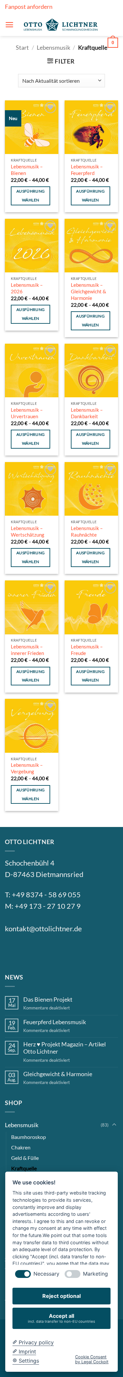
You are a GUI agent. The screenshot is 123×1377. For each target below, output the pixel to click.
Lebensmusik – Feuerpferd (87, 170)
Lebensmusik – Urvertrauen (27, 413)
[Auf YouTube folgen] (76, 951)
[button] (9, 24)
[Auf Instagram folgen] (28, 951)
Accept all (61, 1318)
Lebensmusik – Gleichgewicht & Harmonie (88, 291)
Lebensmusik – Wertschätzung (27, 531)
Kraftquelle (24, 1168)
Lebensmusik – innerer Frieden (27, 650)
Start (22, 47)
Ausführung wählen (30, 195)
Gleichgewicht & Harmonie (57, 1074)
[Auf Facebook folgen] (13, 951)
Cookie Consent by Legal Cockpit (92, 1359)
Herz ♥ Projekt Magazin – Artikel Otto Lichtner (64, 1048)
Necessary (46, 1274)
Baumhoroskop (28, 1137)
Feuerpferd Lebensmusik (54, 1022)
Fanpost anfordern (28, 6)
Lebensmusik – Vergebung (27, 768)
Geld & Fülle (25, 1158)
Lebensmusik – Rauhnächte (87, 531)
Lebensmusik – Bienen (27, 170)
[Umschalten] (114, 1125)
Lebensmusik (53, 47)
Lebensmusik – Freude (87, 650)
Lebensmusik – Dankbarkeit (87, 413)
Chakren (21, 1147)
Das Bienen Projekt (47, 999)
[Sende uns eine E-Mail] (44, 951)
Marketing (95, 1274)
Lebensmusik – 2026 (27, 288)
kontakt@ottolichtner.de (43, 928)
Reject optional (61, 1296)
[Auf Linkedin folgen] (60, 951)
